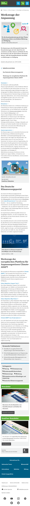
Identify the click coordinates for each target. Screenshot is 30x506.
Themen (5, 10)
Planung (6, 369)
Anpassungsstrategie (15, 111)
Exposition (22, 310)
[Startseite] (4, 3)
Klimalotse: (4, 104)
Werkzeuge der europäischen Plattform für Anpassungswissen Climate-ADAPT (15, 77)
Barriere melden (6, 492)
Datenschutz (25, 482)
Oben (25, 451)
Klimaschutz (12, 113)
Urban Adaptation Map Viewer (9, 299)
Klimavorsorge (8, 374)
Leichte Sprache (8, 489)
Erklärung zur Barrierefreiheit (9, 486)
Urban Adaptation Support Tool (9, 283)
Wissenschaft (24, 464)
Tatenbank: (4, 83)
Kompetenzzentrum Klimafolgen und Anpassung (14, 377)
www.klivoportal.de (9, 201)
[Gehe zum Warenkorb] (23, 3)
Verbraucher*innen (7, 464)
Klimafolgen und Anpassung (22, 10)
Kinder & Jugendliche (7, 474)
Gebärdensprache (23, 489)
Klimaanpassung (17, 369)
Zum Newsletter (6, 444)
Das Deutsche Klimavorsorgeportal (13, 72)
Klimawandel (6, 199)
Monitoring (4, 290)
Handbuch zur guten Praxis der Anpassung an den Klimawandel (13, 349)
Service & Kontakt (14, 482)
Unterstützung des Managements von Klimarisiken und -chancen (15, 358)
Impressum (5, 482)
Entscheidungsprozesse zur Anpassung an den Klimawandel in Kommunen (15, 354)
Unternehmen (5, 469)
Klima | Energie (11, 10)
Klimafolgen (25, 199)
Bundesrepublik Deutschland (12, 371)
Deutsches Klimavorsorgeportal (13, 381)
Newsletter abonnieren (8, 412)
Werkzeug (19, 374)
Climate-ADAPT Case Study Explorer (10, 318)
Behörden (16, 469)
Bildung (26, 469)
